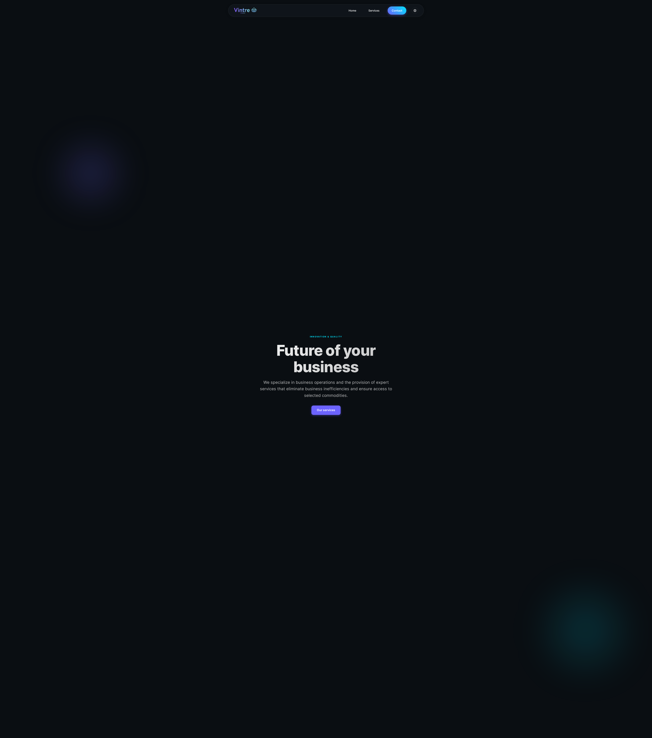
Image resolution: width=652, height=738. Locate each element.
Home (352, 10)
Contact (397, 10)
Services (373, 10)
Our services (326, 410)
